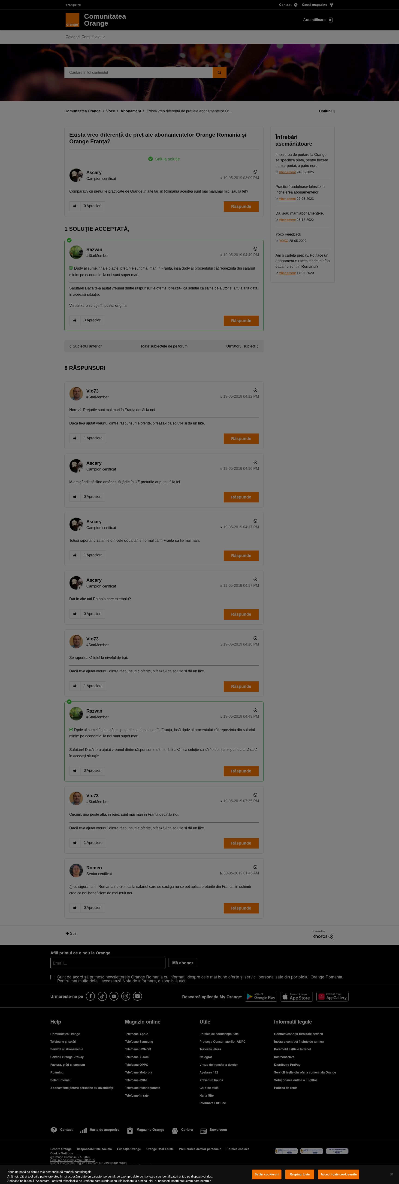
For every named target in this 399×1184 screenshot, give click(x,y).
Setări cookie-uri (267, 1174)
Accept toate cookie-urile (339, 1174)
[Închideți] (392, 1174)
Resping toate (300, 1174)
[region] (199, 1174)
